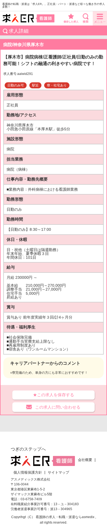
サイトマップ (58, 472)
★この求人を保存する (53, 394)
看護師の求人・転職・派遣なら (59, 517)
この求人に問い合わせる (57, 407)
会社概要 (85, 460)
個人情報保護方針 (27, 472)
